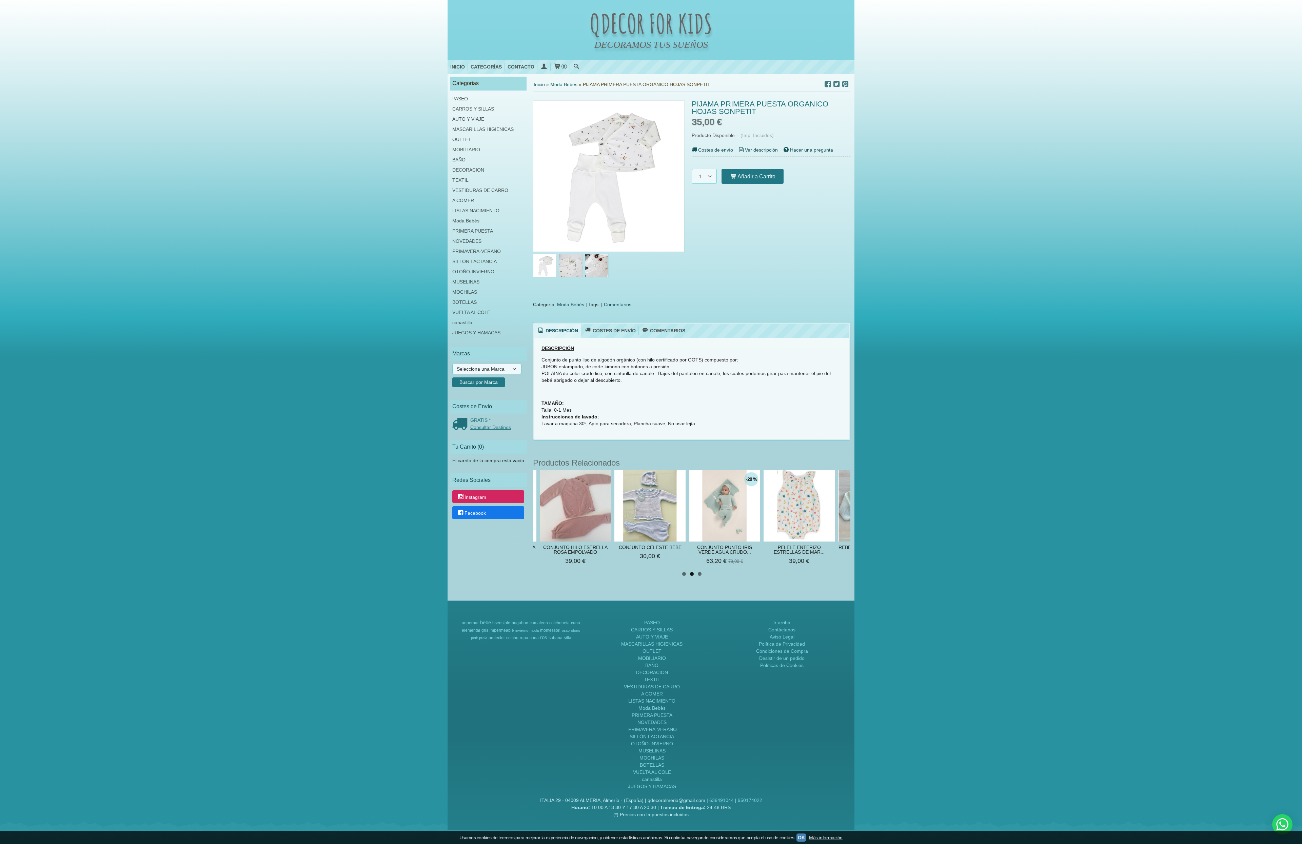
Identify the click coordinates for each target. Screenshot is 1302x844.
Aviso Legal (782, 637)
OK (801, 837)
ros (543, 637)
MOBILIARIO (466, 149)
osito (566, 630)
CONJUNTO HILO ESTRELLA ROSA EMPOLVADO (575, 550)
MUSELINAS (465, 281)
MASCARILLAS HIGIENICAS (483, 129)
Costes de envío (715, 150)
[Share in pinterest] (845, 84)
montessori (550, 630)
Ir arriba (781, 622)
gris (484, 630)
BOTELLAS (464, 302)
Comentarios (617, 304)
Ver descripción (761, 150)
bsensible (501, 623)
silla (567, 637)
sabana (556, 637)
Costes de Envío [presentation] (613, 330)
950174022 (750, 800)
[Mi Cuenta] (543, 67)
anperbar (470, 623)
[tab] (557, 331)
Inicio (457, 67)
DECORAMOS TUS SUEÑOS (651, 44)
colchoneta (559, 623)
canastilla (462, 322)
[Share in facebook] (827, 84)
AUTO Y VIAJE (468, 119)
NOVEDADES (466, 241)
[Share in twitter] (836, 84)
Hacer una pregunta (811, 150)
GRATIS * (480, 420)
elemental (471, 630)
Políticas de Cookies (782, 665)
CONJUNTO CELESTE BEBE (650, 547)
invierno (521, 630)
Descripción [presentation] (561, 330)
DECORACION (468, 170)
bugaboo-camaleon (530, 623)
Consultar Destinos (490, 427)
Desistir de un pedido (782, 658)
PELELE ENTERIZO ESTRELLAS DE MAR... (799, 550)
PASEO (460, 98)
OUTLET (461, 139)
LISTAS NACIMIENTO (475, 210)
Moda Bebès (465, 220)
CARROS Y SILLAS (473, 109)
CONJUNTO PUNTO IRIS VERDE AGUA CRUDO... (724, 550)
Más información (826, 837)
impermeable (502, 630)
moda (534, 630)
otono (575, 630)
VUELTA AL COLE (471, 312)
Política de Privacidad (782, 644)
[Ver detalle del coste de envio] (461, 424)
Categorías (486, 67)
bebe (485, 622)
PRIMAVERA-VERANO (476, 251)
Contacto (521, 67)
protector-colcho (503, 637)
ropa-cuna (529, 637)
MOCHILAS (464, 292)
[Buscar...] (576, 67)
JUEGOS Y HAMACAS (476, 332)
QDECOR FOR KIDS (651, 23)
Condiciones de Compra (782, 651)
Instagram (475, 497)
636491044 (721, 800)
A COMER (463, 200)
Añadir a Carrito (755, 176)
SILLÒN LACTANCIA (474, 261)
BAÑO (459, 159)
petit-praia (479, 638)
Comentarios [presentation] (667, 330)
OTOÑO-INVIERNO (473, 271)
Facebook (475, 513)
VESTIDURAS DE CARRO (480, 190)
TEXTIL (460, 180)
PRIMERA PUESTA (472, 231)
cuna (575, 623)
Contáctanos (781, 629)
